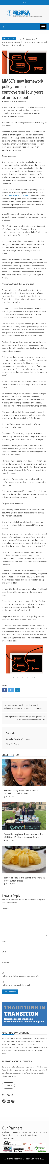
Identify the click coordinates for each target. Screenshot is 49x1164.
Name (4, 941)
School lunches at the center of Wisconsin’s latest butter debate (24, 879)
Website (5, 962)
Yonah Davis (13, 738)
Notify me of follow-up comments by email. (20, 975)
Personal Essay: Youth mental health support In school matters (21, 792)
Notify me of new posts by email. (16, 985)
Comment (7, 908)
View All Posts (12, 744)
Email (4, 951)
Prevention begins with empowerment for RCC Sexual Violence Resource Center (23, 835)
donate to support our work (16, 1070)
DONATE (8, 1085)
